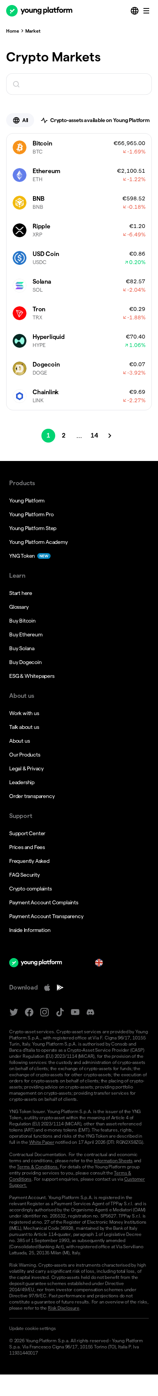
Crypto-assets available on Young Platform (100, 120)
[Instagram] (44, 1012)
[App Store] (47, 987)
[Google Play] (60, 987)
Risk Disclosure (63, 1307)
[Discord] (90, 1012)
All (25, 120)
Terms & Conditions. (38, 1166)
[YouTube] (75, 1012)
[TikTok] (59, 1012)
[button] (79, 1328)
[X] (13, 1012)
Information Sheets (113, 1160)
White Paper (41, 1142)
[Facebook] (29, 1012)
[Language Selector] (135, 10)
